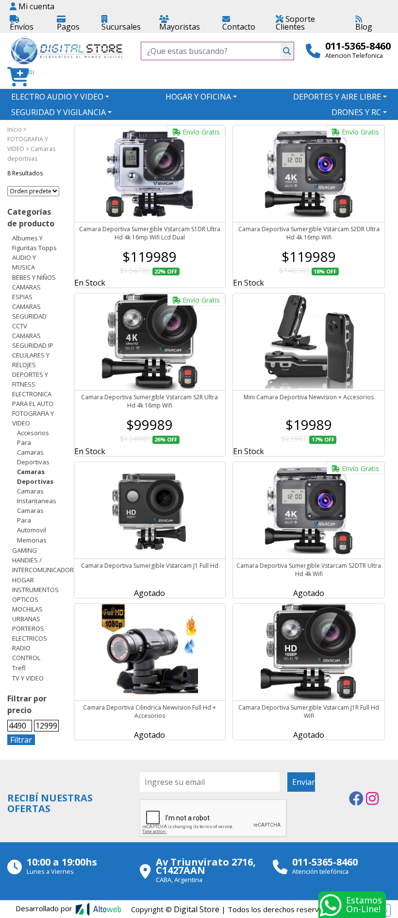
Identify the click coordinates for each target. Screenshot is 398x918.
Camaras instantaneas (36, 496)
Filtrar (21, 739)
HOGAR (23, 580)
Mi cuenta (35, 6)
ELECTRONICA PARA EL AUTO (32, 399)
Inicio (14, 129)
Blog (363, 26)
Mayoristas (179, 26)
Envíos (21, 26)
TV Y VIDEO (28, 678)
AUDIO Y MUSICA (24, 262)
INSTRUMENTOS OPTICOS (35, 594)
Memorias (32, 540)
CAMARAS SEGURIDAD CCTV (29, 316)
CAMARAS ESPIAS (26, 292)
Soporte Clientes (295, 23)
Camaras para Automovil (31, 520)
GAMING (24, 550)
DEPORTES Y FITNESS (30, 379)
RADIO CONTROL (26, 653)
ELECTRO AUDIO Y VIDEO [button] (57, 96)
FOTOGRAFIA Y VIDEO (33, 418)
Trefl (19, 667)
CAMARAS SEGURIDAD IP (32, 340)
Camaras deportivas (35, 476)
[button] (21, 77)
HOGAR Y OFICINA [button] (198, 96)
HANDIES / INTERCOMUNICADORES (46, 565)
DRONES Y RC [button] (356, 112)
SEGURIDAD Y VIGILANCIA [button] (58, 112)
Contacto (238, 26)
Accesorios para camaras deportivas (33, 447)
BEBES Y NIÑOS (34, 277)
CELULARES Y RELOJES (31, 360)
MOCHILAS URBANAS (27, 614)
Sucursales (121, 26)
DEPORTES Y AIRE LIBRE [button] (337, 96)
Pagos (68, 26)
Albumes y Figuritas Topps (34, 243)
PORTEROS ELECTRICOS (29, 633)
